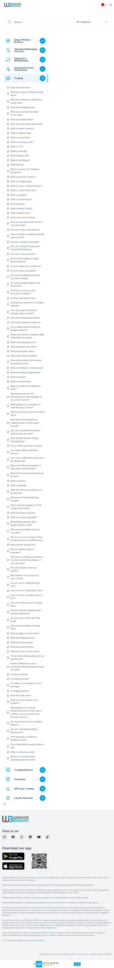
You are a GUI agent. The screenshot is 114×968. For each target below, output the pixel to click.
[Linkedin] (30, 837)
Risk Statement (50, 928)
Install (77, 964)
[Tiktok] (47, 837)
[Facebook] (13, 837)
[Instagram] (4, 837)
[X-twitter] (21, 837)
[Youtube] (39, 837)
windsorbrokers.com (43, 908)
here (42, 940)
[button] (110, 5)
